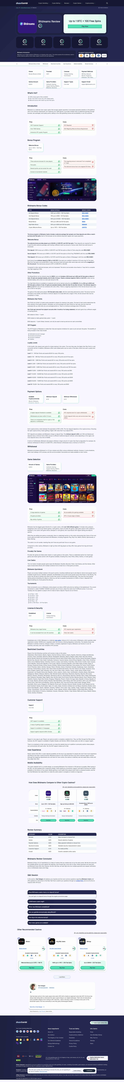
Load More (62, 977)
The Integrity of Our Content (55, 1037)
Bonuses (66, 3)
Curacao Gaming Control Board (86, 815)
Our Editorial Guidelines (54, 1040)
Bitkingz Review (84, 948)
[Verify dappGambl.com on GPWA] (38, 1056)
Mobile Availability (78, 63)
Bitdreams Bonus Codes (34, 63)
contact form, (79, 880)
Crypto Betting (56, 3)
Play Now (85, 26)
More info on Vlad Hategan (36, 1006)
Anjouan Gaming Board (67, 815)
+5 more (31, 958)
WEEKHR (84, 224)
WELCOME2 (85, 216)
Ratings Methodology (53, 1043)
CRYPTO (84, 227)
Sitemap (92, 1040)
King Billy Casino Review (55, 948)
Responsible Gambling (75, 1032)
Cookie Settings (77, 1070)
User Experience (67, 63)
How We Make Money (96, 1035)
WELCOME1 (85, 213)
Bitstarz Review (22, 948)
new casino (58, 640)
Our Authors (51, 1035)
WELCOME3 (85, 218)
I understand (89, 1070)
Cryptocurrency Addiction (76, 1035)
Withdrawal (45, 63)
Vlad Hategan (41, 985)
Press (91, 1032)
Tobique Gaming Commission (48, 815)
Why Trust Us (93, 1037)
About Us (50, 1032)
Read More (48, 820)
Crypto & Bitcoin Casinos (25, 7)
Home (17, 7)
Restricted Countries (55, 63)
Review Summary (89, 63)
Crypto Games (77, 3)
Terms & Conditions (74, 1040)
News (91, 1043)
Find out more (43, 1071)
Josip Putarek (42, 1011)
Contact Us (51, 1046)
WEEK (83, 221)
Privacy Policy (73, 1043)
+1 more (62, 958)
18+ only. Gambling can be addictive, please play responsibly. (78, 787)
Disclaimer (72, 1037)
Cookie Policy (73, 1046)
